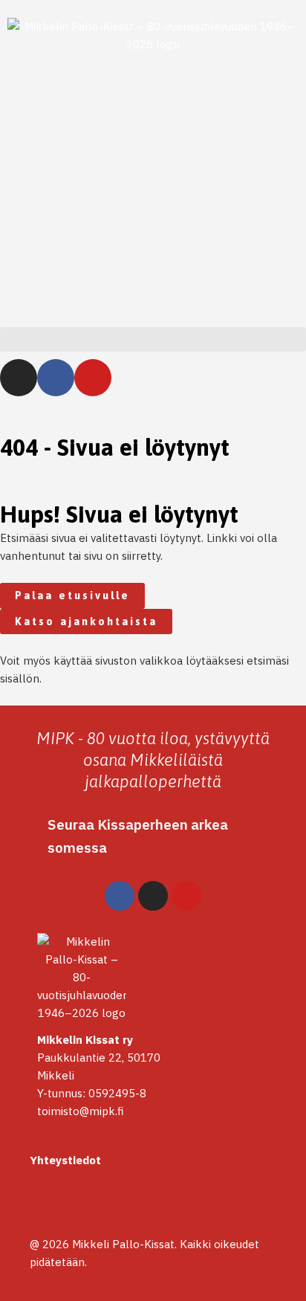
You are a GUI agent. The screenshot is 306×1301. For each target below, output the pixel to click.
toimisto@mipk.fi (80, 1111)
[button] (153, 339)
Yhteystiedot (65, 1160)
